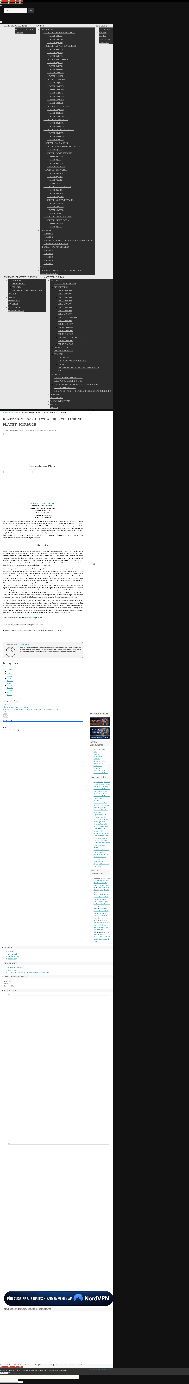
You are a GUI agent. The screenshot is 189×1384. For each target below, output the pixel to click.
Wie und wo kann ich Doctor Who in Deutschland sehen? (101, 897)
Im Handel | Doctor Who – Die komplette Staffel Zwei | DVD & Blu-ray (101, 835)
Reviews (96, 754)
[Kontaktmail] (11, 1)
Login (4, 712)
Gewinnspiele (98, 766)
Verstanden (4, 1373)
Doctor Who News (99, 749)
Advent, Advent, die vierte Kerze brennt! (15, 707)
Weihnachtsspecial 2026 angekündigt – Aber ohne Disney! (101, 889)
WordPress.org (12, 959)
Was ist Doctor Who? (100, 770)
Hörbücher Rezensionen (12, 412)
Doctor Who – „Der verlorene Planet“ (43, 503)
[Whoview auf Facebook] (4, 1)
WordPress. (107, 1369)
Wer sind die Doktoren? (101, 773)
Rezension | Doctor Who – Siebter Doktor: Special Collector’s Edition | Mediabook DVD (31, 709)
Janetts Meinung (30, 618)
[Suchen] (31, 10)
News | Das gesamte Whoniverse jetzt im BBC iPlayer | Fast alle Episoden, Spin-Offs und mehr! (102, 925)
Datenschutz (12, 970)
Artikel (95, 752)
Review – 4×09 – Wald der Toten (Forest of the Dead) (102, 904)
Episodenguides (98, 763)
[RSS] (21, 1)
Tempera (100, 1369)
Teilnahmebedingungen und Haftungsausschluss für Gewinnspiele (29, 972)
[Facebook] (90, 562)
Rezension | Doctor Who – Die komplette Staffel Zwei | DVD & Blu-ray (102, 791)
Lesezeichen (7, 705)
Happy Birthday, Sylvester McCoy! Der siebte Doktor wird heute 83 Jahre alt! (102, 784)
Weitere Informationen (14, 1373)
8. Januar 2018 (22, 431)
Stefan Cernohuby (10, 431)
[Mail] (17, 1)
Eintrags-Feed (12, 954)
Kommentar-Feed (13, 956)
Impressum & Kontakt (15, 968)
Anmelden (11, 952)
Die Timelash (98, 768)
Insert (20, 1382)
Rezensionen (98, 756)
